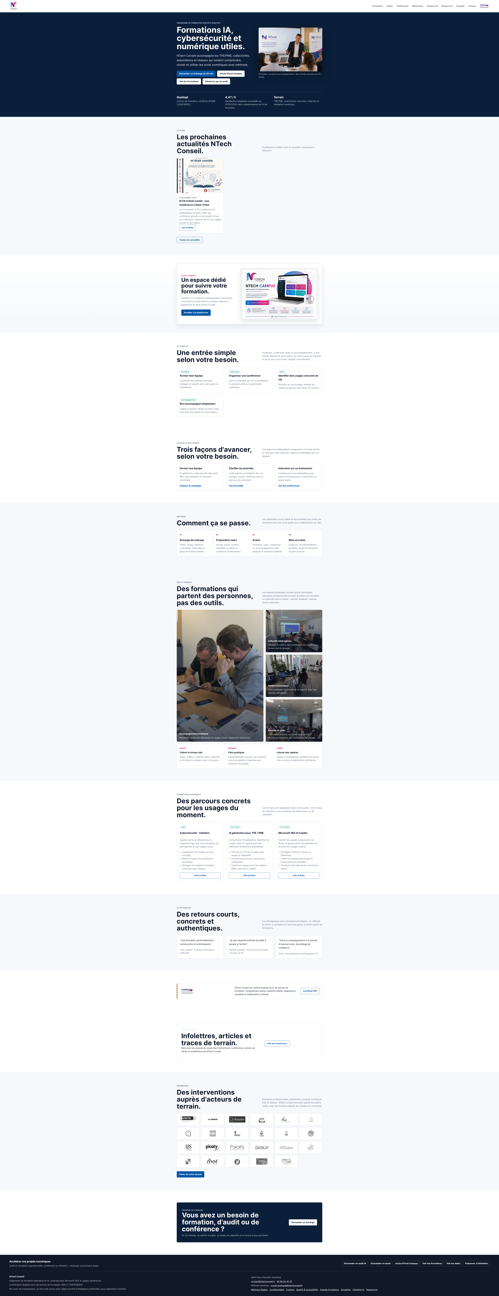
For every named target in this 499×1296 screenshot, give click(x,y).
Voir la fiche (200, 875)
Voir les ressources (277, 1043)
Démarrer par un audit (216, 81)
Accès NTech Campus (231, 73)
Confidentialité (277, 1289)
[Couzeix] (286, 1147)
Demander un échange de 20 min (196, 73)
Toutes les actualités (189, 240)
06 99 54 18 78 (284, 1281)
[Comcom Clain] (286, 1161)
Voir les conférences (289, 485)
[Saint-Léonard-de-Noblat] (311, 1147)
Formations (377, 6)
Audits (390, 6)
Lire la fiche (187, 227)
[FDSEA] (311, 1133)
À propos (460, 6)
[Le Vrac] (237, 1161)
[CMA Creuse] (261, 1119)
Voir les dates (453, 1263)
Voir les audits (236, 485)
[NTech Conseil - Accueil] (14, 6)
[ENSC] (212, 1133)
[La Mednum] (212, 1119)
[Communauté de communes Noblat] (261, 1147)
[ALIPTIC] (188, 1133)
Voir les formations (189, 81)
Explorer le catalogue (190, 485)
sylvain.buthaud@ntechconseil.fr (287, 1285)
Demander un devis (381, 1263)
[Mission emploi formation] (212, 1161)
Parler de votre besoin (190, 1174)
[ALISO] (261, 1133)
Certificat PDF (310, 991)
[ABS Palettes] (188, 1147)
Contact (472, 6)
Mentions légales (259, 1289)
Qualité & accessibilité (307, 1289)
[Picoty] (212, 1147)
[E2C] (311, 1119)
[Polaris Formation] (237, 1147)
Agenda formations (329, 1289)
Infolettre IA (432, 6)
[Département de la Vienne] (188, 1161)
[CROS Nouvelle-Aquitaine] (286, 1133)
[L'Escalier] (237, 1119)
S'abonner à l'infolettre (476, 1263)
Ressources (447, 6)
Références (417, 6)
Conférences (402, 6)
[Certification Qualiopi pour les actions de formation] (484, 6)
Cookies (290, 1289)
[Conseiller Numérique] (237, 1133)
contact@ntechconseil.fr (263, 1281)
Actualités (346, 1289)
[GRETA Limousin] (188, 1119)
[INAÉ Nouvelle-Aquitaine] (286, 1119)
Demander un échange (303, 1222)
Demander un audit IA (355, 1263)
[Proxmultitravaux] (261, 1161)
